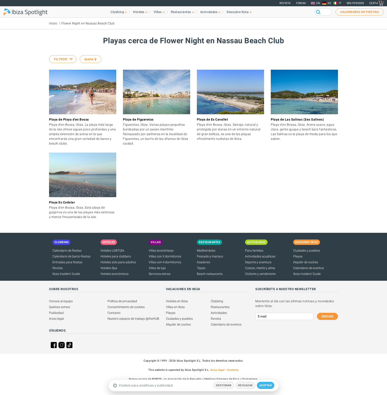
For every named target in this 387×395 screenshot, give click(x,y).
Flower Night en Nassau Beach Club (88, 23)
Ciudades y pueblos (306, 250)
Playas (298, 256)
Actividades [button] (209, 12)
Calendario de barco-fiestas (71, 256)
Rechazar (245, 385)
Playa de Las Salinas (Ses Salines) (297, 119)
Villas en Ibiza (175, 307)
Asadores (203, 262)
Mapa (88, 59)
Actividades (219, 313)
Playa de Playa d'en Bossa (69, 119)
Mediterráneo (206, 250)
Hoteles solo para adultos (118, 262)
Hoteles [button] (138, 12)
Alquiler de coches (305, 262)
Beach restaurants (210, 274)
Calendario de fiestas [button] (359, 12)
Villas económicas (161, 250)
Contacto (114, 313)
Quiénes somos (59, 307)
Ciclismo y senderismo (260, 274)
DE (329, 3)
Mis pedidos (355, 3)
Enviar (327, 316)
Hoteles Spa (109, 268)
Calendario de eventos (308, 268)
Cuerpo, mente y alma (260, 268)
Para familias (254, 250)
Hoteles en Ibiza (177, 301)
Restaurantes (220, 307)
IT (340, 3)
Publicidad (56, 313)
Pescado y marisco (210, 256)
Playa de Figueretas (138, 119)
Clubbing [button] (117, 12)
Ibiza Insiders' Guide (66, 274)
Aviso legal (56, 318)
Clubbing (217, 301)
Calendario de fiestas (67, 250)
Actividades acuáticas (260, 256)
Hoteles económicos (115, 274)
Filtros (60, 59)
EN (318, 3)
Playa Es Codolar (62, 202)
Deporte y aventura (258, 262)
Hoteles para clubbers (116, 256)
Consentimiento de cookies (126, 307)
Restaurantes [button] (181, 12)
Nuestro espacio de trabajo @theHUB (133, 318)
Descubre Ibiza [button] (238, 12)
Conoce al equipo (61, 301)
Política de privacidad (122, 301)
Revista (285, 3)
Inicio (53, 23)
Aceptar (265, 385)
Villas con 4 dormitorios (165, 262)
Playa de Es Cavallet (212, 119)
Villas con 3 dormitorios (165, 256)
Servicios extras (159, 274)
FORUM (301, 3)
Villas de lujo (157, 268)
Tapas (201, 268)
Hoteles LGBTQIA (112, 250)
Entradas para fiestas (67, 262)
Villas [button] (158, 12)
